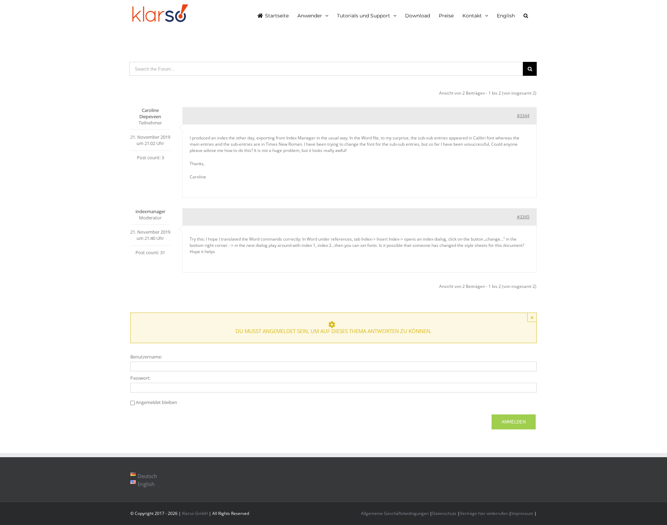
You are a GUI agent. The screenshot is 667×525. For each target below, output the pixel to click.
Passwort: (140, 378)
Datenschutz (444, 513)
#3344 (523, 116)
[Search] (526, 15)
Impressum (522, 513)
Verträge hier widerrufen (484, 513)
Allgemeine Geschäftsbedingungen (395, 513)
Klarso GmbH (195, 513)
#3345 (523, 217)
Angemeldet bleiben (156, 402)
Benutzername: (146, 357)
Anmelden (514, 422)
